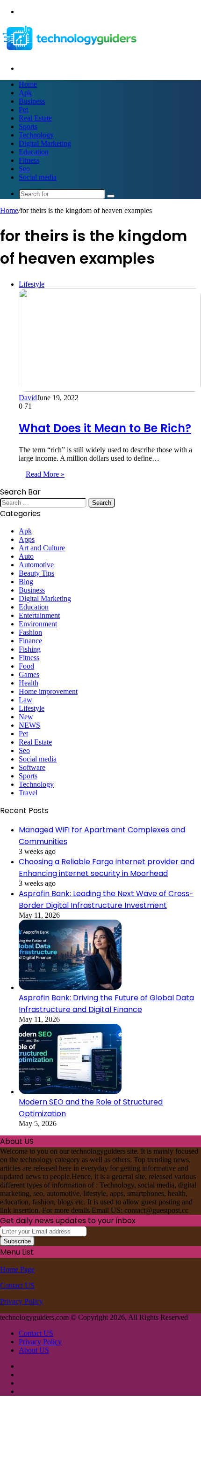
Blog (26, 582)
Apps (27, 539)
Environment (38, 624)
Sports (28, 126)
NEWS (29, 725)
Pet (23, 110)
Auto (26, 556)
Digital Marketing (45, 143)
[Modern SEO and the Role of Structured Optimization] (70, 1092)
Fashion (30, 632)
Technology (36, 135)
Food (26, 666)
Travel (28, 793)
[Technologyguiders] (70, 52)
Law (25, 700)
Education (34, 152)
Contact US (17, 1285)
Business (32, 101)
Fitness (29, 160)
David (28, 398)
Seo (24, 169)
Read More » (45, 474)
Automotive (36, 565)
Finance (30, 641)
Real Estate (35, 118)
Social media (38, 177)
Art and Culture (42, 548)
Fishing (30, 649)
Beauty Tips (36, 573)
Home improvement (48, 691)
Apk (25, 93)
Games (29, 674)
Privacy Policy (21, 1301)
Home (28, 84)
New (26, 717)
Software (32, 767)
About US (34, 1350)
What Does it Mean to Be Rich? (105, 428)
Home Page (17, 1269)
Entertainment (39, 615)
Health (28, 683)
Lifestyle (31, 708)
